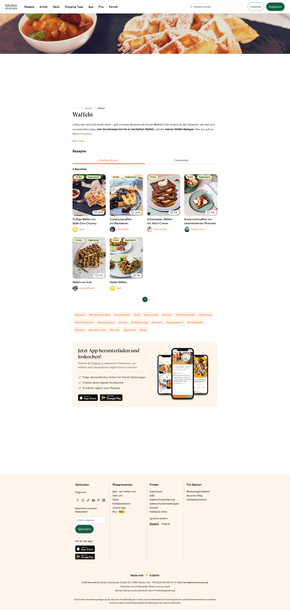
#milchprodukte (185, 315)
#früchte (157, 322)
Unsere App (119, 507)
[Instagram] (83, 500)
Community (181, 160)
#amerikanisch (106, 322)
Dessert (88, 108)
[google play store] (111, 397)
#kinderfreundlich (99, 315)
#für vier (115, 330)
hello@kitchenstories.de (195, 582)
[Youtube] (93, 500)
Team (115, 499)
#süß (137, 315)
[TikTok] (88, 500)
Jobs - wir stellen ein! (124, 491)
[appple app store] (88, 397)
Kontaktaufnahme (197, 499)
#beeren (80, 330)
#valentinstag (139, 322)
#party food (151, 315)
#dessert (80, 315)
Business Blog (194, 495)
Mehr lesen (78, 140)
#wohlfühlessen (84, 322)
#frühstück (205, 315)
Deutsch (154, 523)
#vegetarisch (122, 315)
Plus (117, 511)
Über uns (117, 495)
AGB (152, 495)
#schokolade (195, 322)
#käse (143, 330)
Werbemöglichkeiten (198, 491)
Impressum (156, 491)
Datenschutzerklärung (162, 499)
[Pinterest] (98, 500)
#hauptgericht (174, 322)
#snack (123, 322)
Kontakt (154, 507)
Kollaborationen (121, 503)
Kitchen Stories (109, 160)
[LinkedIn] (103, 500)
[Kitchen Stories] (11, 6)
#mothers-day (97, 330)
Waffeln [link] (101, 108)
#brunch (167, 315)
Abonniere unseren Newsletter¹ (86, 510)
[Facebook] (77, 500)
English (166, 523)
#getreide (130, 330)
